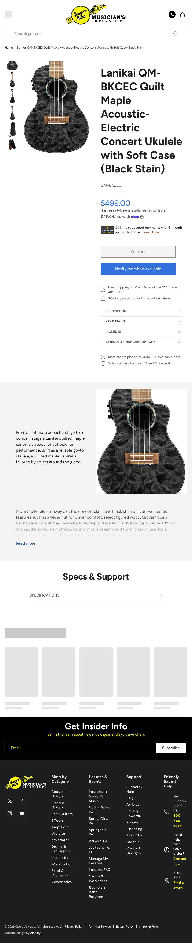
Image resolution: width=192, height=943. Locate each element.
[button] (8, 14)
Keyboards (61, 840)
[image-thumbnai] (12, 62)
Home (9, 47)
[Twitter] (10, 801)
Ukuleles (58, 833)
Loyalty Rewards (133, 813)
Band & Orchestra (60, 872)
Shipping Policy (149, 926)
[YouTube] (22, 813)
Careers (132, 842)
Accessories (62, 882)
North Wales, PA (100, 809)
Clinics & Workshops (98, 878)
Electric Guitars (58, 805)
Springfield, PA (98, 832)
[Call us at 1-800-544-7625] (172, 14)
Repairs (132, 822)
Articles (132, 804)
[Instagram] (10, 813)
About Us (134, 835)
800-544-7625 (178, 820)
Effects (57, 820)
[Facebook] (22, 801)
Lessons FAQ (100, 870)
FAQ (129, 798)
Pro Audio (60, 858)
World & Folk (62, 864)
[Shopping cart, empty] (182, 14)
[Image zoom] (56, 107)
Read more (26, 543)
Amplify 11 (36, 933)
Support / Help (134, 789)
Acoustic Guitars (59, 794)
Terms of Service (100, 926)
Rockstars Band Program (97, 892)
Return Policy (125, 926)
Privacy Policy (73, 926)
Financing (134, 829)
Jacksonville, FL (99, 849)
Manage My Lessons (98, 861)
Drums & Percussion (61, 848)
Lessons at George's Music (98, 796)
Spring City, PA (98, 820)
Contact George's (133, 850)
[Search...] (175, 33)
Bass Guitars (62, 814)
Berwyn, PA (98, 841)
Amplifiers (60, 827)
